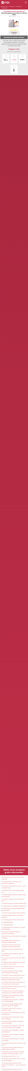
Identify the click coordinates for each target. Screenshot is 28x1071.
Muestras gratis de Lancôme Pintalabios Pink (14, 906)
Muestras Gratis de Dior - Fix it (11, 1056)
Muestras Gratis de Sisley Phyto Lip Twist (13, 975)
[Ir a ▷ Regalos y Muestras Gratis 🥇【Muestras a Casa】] (5, 2)
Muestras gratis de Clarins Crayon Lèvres (13, 919)
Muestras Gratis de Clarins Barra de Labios (14, 913)
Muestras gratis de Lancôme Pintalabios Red (14, 903)
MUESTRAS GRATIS (8, 922)
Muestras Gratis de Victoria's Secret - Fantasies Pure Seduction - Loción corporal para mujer (14, 1064)
